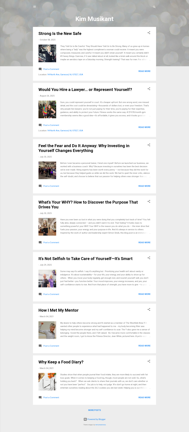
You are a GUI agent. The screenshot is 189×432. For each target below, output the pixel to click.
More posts (94, 410)
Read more (144, 71)
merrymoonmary (100, 425)
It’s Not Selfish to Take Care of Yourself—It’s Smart (85, 258)
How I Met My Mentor (58, 310)
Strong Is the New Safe (59, 33)
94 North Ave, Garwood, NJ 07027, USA (65, 74)
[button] (149, 33)
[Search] (154, 7)
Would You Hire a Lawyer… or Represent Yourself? (85, 89)
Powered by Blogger (96, 419)
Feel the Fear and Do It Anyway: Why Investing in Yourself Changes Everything (84, 148)
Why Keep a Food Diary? (60, 362)
